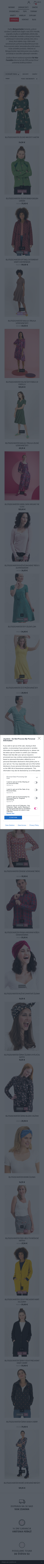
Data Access (22, 825)
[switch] (35, 782)
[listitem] (22, 777)
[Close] (40, 739)
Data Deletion (10, 825)
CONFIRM (13, 817)
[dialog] (22, 782)
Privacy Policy (34, 825)
